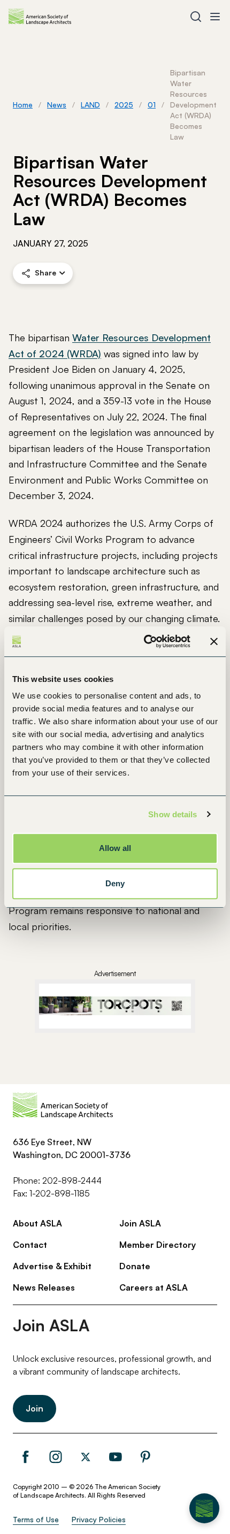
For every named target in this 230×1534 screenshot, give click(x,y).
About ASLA (37, 1223)
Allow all (115, 848)
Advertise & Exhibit (52, 1266)
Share (45, 272)
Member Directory (157, 1244)
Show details (172, 814)
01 (152, 104)
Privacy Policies (99, 1519)
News (56, 104)
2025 (123, 104)
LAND (90, 104)
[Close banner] (214, 641)
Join (34, 1408)
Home (23, 104)
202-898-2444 (72, 1180)
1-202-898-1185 (59, 1193)
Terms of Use (36, 1519)
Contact (30, 1244)
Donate (134, 1266)
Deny (115, 883)
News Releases (44, 1287)
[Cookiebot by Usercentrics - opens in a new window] (144, 641)
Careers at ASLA (153, 1287)
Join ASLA (140, 1223)
